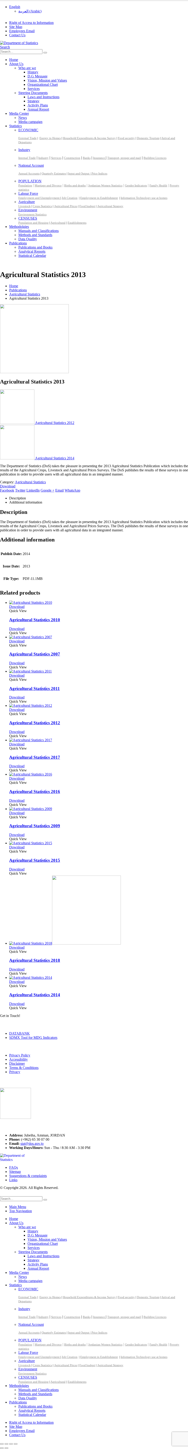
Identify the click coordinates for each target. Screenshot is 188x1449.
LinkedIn (33, 490)
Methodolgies (19, 227)
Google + (47, 490)
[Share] (11, 1444)
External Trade (27, 138)
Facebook (7, 490)
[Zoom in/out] (2, 1444)
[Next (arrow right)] (6, 1448)
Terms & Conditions (24, 1068)
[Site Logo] (19, 43)
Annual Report (38, 109)
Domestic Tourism (148, 138)
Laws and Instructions (43, 97)
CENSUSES (27, 218)
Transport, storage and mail (124, 158)
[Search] (45, 52)
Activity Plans (38, 105)
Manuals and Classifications (38, 231)
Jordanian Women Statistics (105, 185)
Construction (72, 158)
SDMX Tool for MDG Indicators (33, 1038)
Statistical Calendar (32, 256)
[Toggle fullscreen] (6, 1444)
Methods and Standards (35, 235)
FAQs (13, 1167)
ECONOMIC (28, 130)
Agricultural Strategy (110, 206)
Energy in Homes (50, 138)
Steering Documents (33, 93)
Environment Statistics (32, 214)
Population (25, 185)
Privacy (14, 1072)
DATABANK (19, 1033)
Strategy (33, 101)
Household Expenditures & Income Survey (89, 138)
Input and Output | (79, 173)
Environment (27, 210)
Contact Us (17, 35)
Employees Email (22, 31)
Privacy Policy (19, 1055)
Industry (24, 150)
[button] (5, 47)
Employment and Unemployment (39, 198)
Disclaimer (17, 1063)
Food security (126, 138)
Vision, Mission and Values (47, 80)
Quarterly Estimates (54, 173)
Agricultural (58, 222)
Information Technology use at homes (144, 198)
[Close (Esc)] (15, 1444)
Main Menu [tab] (17, 1207)
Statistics (15, 126)
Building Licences (155, 158)
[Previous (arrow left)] (2, 1448)
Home (13, 60)
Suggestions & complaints (28, 1176)
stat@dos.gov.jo (32, 1143)
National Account (31, 165)
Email (59, 490)
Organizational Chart (43, 84)
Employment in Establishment (99, 198)
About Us (16, 64)
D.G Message (37, 76)
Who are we (27, 68)
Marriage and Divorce (48, 185)
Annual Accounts (29, 173)
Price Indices (99, 173)
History (33, 72)
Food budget (87, 206)
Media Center (19, 113)
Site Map (15, 27)
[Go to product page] (98, 603)
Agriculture (26, 202)
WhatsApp (72, 490)
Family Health (158, 185)
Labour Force (28, 193)
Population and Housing (33, 222)
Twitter (20, 490)
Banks (87, 158)
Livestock (24, 206)
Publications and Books (35, 247)
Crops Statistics (42, 206)
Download (7, 486)
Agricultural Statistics (30, 482)
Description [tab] (17, 498)
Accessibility (18, 1059)
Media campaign (30, 122)
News (22, 118)
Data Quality (27, 239)
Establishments (77, 222)
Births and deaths (75, 185)
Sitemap (15, 1172)
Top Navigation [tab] (20, 1211)
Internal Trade (27, 158)
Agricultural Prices (65, 206)
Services (34, 89)
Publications (18, 243)
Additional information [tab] (25, 502)
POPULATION (29, 181)
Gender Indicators (136, 185)
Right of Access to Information (31, 23)
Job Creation (69, 198)
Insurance (99, 158)
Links (13, 1180)
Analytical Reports (31, 251)
